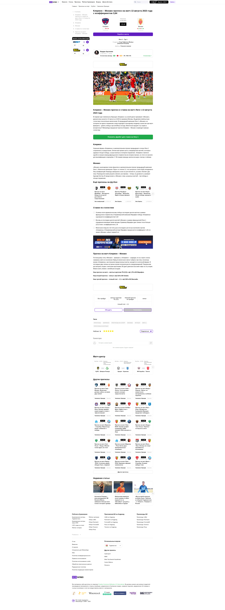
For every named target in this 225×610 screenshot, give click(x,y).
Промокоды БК (142, 514)
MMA (105, 556)
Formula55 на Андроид (111, 522)
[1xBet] (77, 42)
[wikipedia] (94, 593)
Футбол (137, 323)
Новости (64, 2)
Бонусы (98, 2)
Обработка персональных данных (82, 564)
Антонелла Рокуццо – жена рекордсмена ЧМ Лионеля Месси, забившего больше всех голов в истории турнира (102, 500)
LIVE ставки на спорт (78, 525)
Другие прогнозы (101, 379)
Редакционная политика (79, 567)
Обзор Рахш (92, 529)
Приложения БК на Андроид (114, 514)
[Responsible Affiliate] (146, 593)
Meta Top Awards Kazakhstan (112, 559)
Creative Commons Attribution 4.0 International (111, 584)
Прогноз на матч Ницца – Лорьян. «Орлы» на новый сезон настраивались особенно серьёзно (143, 392)
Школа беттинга (107, 2)
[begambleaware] (120, 593)
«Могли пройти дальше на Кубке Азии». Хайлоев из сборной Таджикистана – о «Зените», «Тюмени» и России (143, 500)
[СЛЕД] (153, 194)
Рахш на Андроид (109, 524)
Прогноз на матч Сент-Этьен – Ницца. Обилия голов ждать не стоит (102, 445)
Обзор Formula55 (94, 524)
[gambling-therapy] (133, 593)
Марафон (106, 323)
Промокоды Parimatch (143, 519)
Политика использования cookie (81, 561)
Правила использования (79, 558)
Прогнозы (78, 2)
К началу (77, 11)
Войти (172, 2)
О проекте (75, 547)
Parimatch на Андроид (110, 519)
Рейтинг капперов (94, 517)
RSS (73, 552)
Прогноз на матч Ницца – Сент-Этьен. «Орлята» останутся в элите (143, 426)
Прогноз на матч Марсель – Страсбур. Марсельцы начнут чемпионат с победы (103, 427)
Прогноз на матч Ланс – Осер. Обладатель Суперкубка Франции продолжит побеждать (142, 410)
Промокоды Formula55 (143, 522)
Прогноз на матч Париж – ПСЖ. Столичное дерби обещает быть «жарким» (102, 463)
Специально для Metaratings (80, 550)
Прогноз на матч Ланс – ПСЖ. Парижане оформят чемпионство (123, 463)
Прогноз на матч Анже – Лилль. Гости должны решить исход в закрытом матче (122, 391)
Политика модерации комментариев (82, 569)
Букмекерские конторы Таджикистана (78, 517)
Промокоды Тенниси (143, 524)
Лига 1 (144, 323)
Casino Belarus (108, 562)
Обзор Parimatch (93, 522)
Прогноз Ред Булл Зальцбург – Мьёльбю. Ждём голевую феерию (122, 193)
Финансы (107, 565)
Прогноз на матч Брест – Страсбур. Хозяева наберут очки (143, 463)
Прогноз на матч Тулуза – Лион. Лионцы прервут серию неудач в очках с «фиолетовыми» (102, 410)
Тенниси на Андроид (110, 527)
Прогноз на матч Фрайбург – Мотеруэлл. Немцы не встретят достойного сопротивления (102, 195)
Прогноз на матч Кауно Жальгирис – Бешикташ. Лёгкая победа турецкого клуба (143, 194)
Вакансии (75, 544)
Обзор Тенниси (93, 527)
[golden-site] (82, 593)
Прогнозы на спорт (118, 323)
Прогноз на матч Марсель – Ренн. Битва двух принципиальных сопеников (123, 446)
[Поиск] (135, 2)
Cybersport (107, 553)
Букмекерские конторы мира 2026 (78, 522)
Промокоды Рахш (142, 527)
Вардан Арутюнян (106, 51)
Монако (140, 26)
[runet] (74, 593)
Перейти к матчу (123, 34)
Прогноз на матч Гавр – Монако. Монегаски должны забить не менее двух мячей (102, 391)
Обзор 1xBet (92, 519)
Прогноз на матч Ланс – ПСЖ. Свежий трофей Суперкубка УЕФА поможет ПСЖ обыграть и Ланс (123, 428)
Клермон (105, 26)
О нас (73, 541)
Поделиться (145, 331)
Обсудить (108, 310)
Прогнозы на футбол (101, 326)
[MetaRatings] (77, 577)
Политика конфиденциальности (81, 555)
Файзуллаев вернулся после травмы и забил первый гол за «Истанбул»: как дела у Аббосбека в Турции (122, 500)
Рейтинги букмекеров (79, 514)
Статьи (71, 2)
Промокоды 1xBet (142, 517)
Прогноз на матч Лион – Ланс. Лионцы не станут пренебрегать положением (143, 446)
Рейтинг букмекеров (88, 2)
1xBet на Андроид (109, 517)
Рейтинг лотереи (77, 527)
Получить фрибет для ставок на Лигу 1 (123, 137)
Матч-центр (99, 356)
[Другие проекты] (54, 2)
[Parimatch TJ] (77, 50)
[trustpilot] (107, 593)
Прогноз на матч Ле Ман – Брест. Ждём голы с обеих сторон (123, 409)
